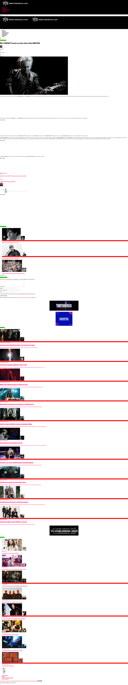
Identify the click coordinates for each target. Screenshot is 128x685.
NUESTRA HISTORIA (5, 675)
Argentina (5, 173)
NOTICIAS (4, 7)
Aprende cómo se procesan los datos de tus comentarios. (26, 297)
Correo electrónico (3, 290)
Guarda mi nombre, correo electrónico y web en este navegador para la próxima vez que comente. (18, 293)
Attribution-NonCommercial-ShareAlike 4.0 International (27, 681)
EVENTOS (3, 12)
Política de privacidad (5, 679)
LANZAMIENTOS (5, 11)
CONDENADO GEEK (5, 10)
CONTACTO (3, 676)
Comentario (2, 286)
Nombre (1, 288)
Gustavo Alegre (9, 681)
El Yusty (1, 56)
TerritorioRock (2, 681)
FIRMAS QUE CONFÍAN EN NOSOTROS (7, 677)
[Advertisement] (30, 127)
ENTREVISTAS (4, 8)
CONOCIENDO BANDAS (6, 9)
